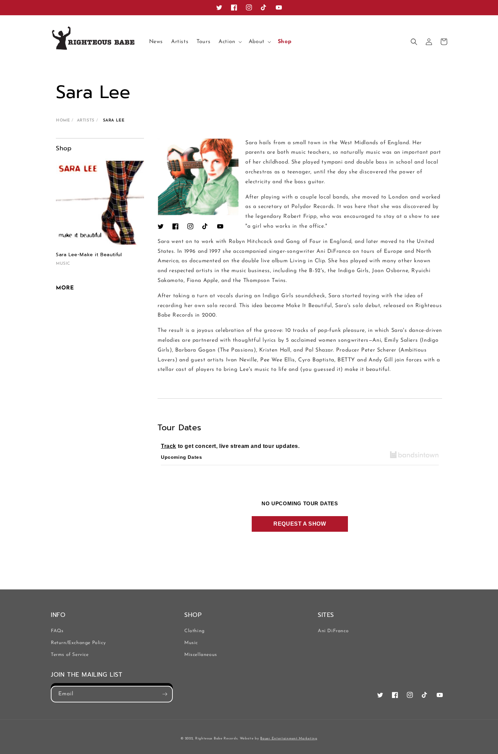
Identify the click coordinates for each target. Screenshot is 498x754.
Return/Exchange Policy (78, 642)
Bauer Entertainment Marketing (288, 738)
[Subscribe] (164, 694)
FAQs (57, 631)
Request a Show (299, 524)
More (65, 288)
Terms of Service (70, 654)
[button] (229, 42)
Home (63, 120)
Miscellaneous (200, 654)
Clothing (194, 631)
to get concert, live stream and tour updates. (230, 446)
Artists (86, 120)
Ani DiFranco (333, 631)
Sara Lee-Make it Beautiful (89, 254)
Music (191, 642)
